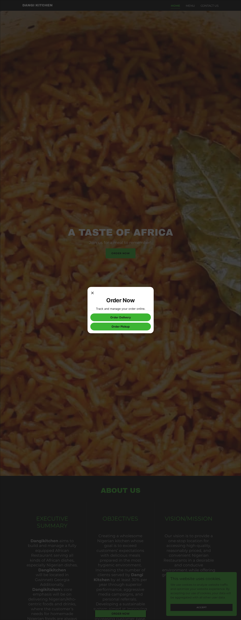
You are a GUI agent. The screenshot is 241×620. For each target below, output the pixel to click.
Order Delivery (120, 317)
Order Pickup (121, 326)
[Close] (92, 293)
